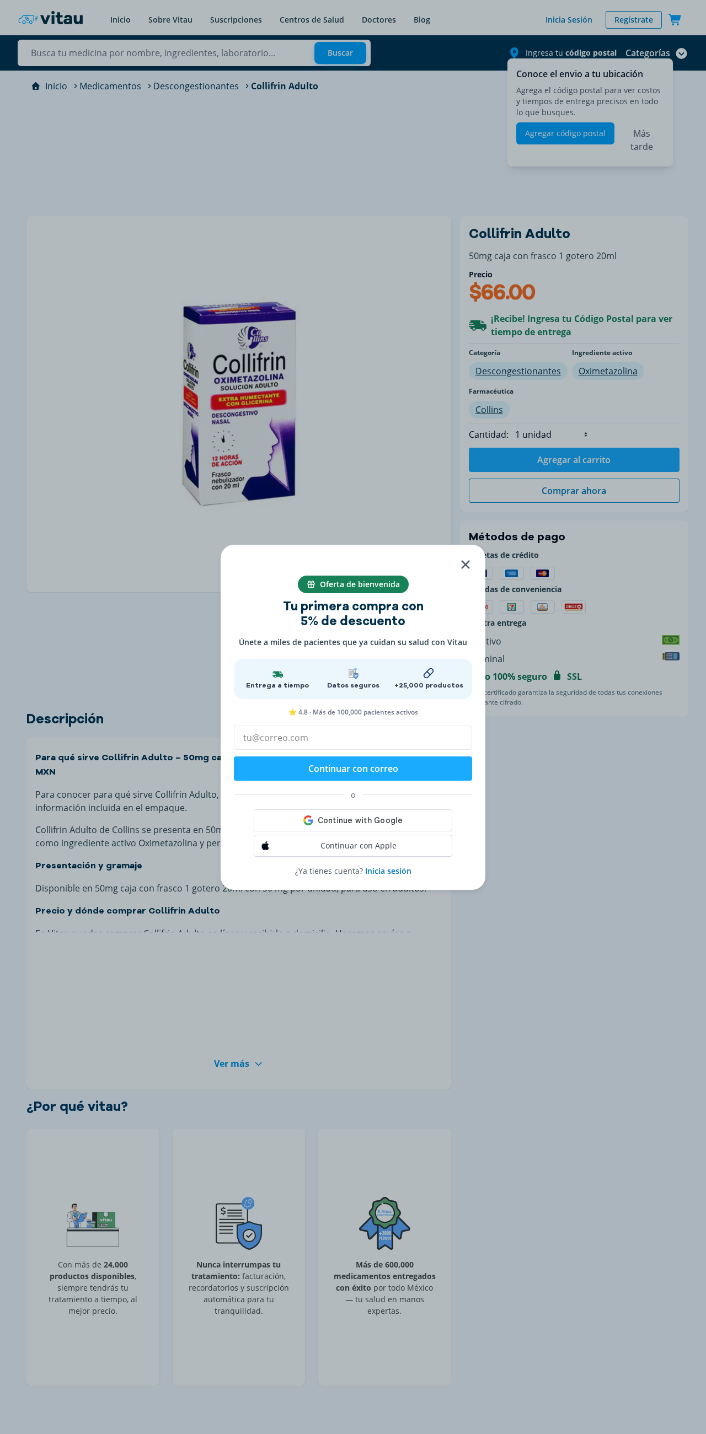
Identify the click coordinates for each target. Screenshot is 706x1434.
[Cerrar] (465, 565)
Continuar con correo (353, 768)
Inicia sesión (388, 871)
